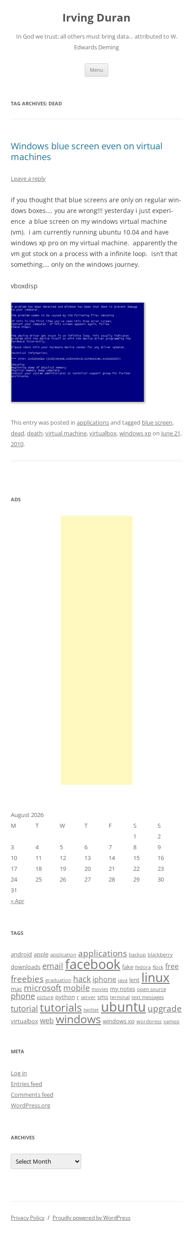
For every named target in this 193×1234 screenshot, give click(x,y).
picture (45, 997)
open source (151, 989)
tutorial (24, 1008)
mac (16, 989)
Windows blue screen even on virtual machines (86, 151)
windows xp (135, 433)
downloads (25, 967)
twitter (91, 1010)
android (21, 954)
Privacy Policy (27, 1217)
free (172, 966)
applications (93, 422)
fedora (143, 967)
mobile (76, 987)
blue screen (157, 422)
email (52, 965)
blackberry (160, 955)
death (35, 433)
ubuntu (123, 1007)
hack (82, 978)
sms (102, 997)
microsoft (42, 988)
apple (41, 954)
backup (137, 955)
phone (23, 996)
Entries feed (26, 1084)
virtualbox (103, 433)
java (122, 980)
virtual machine (66, 433)
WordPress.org (30, 1105)
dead (17, 433)
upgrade (165, 1008)
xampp (171, 1021)
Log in (19, 1073)
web (47, 1020)
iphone (104, 979)
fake (127, 967)
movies (100, 989)
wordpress (149, 1021)
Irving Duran (96, 18)
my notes (122, 989)
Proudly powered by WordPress (92, 1217)
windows (78, 1018)
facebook (92, 964)
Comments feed (32, 1095)
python (65, 997)
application (63, 955)
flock (158, 967)
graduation (58, 980)
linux (155, 977)
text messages (148, 997)
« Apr (17, 901)
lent (134, 980)
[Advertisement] (96, 650)
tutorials (61, 1007)
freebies (27, 979)
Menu (96, 69)
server (88, 997)
